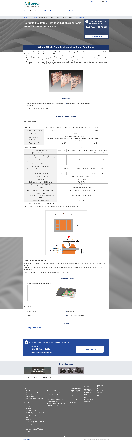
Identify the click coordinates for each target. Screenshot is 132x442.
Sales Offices (87, 401)
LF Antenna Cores (30, 424)
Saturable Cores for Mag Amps (33, 416)
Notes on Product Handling (101, 391)
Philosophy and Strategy (88, 396)
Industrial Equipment (74, 398)
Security (74, 395)
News (98, 395)
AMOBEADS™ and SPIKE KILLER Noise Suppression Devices (35, 413)
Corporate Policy (88, 399)
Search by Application (81, 17)
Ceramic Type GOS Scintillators (33, 404)
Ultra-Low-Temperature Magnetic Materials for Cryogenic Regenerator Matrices (34, 430)
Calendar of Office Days (103, 397)
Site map (99, 401)
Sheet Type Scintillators (31, 406)
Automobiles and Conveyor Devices (76, 391)
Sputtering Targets (53, 405)
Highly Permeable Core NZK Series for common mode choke (34, 422)
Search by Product (33, 17)
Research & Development (100, 386)
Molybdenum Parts (53, 401)
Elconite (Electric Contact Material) (57, 397)
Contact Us (106, 1)
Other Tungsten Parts (54, 394)
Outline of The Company (87, 393)
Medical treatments (76, 394)
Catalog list (74, 411)
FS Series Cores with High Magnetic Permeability (34, 418)
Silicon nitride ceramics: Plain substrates (35, 392)
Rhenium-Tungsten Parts (55, 392)
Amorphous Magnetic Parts (32, 410)
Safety (73, 406)
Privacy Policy (26, 439)
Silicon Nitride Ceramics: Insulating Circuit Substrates (34, 395)
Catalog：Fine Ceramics (33, 328)
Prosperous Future (76, 408)
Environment (75, 404)
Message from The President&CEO (88, 390)
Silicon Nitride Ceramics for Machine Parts (34, 399)
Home (25, 17)
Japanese (93, 1)
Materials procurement (102, 388)
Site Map (100, 1)
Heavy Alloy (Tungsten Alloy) (56, 399)
